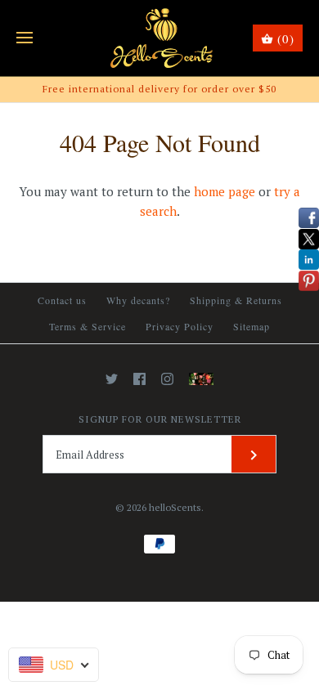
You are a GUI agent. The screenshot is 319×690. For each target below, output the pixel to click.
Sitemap (251, 326)
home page (224, 191)
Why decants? (138, 300)
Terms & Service (87, 326)
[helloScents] (160, 38)
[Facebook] (139, 379)
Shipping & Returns (236, 300)
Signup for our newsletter (160, 419)
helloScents (175, 507)
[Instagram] (167, 379)
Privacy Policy (179, 326)
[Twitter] (112, 379)
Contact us (62, 300)
